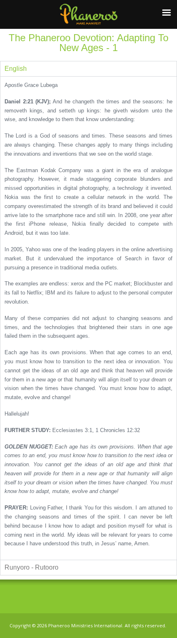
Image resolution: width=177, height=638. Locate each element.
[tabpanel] (88, 318)
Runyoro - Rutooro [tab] (31, 567)
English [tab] (16, 68)
